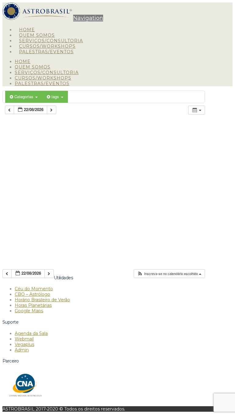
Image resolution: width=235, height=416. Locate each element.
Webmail (24, 339)
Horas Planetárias (33, 305)
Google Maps (29, 311)
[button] (88, 18)
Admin (22, 350)
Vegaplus (24, 344)
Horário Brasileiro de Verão (42, 300)
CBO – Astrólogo (32, 294)
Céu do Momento (34, 289)
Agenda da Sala (31, 333)
